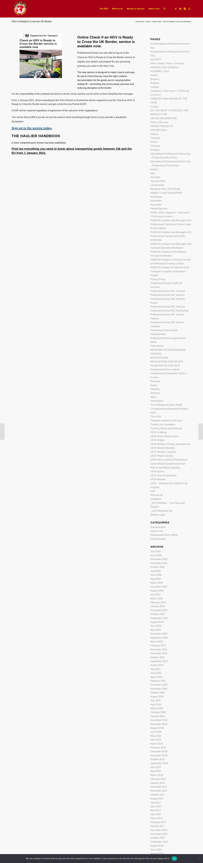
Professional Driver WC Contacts (167, 291)
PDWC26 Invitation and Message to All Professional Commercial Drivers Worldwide (170, 236)
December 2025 (158, 559)
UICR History (157, 440)
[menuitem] (103, 8)
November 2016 (158, 834)
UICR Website (158, 479)
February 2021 (158, 681)
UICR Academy (158, 432)
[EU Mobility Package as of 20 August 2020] (2, 431)
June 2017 (156, 806)
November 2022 (158, 634)
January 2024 (157, 606)
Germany (155, 146)
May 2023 (155, 630)
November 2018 (158, 755)
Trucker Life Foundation (162, 424)
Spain (153, 397)
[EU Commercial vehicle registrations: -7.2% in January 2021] (200, 431)
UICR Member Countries (163, 452)
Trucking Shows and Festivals (166, 428)
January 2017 (157, 826)
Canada (154, 87)
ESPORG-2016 (158, 130)
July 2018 (155, 767)
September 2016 (159, 842)
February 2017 (158, 822)
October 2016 (157, 838)
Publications (156, 346)
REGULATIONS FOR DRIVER (166, 361)
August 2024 (157, 590)
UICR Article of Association (164, 436)
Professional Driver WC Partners (167, 306)
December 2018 (158, 751)
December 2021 (158, 649)
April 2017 (155, 814)
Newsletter (156, 200)
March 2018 (156, 775)
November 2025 (158, 563)
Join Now (155, 177)
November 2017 (158, 790)
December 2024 (158, 586)
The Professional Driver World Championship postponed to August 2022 (169, 409)
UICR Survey (157, 471)
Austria (154, 75)
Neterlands (156, 197)
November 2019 (158, 724)
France (154, 142)
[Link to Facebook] (176, 8)
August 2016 (157, 845)
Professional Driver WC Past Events (169, 310)
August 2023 (157, 622)
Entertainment (157, 527)
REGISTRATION (159, 358)
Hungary (154, 149)
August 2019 (157, 728)
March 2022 (156, 641)
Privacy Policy (157, 279)
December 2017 (158, 787)
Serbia (153, 385)
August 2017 (157, 798)
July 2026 (155, 551)
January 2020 (157, 716)
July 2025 (155, 571)
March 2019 (156, 743)
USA (152, 491)
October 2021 (157, 657)
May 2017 (155, 810)
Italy (152, 173)
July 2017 (155, 802)
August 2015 (157, 853)
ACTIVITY (155, 59)
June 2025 (156, 575)
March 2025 (156, 583)
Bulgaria (154, 83)
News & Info (156, 531)
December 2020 (158, 684)
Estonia (154, 134)
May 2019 (155, 736)
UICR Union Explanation (163, 475)
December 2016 (158, 830)
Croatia (154, 106)
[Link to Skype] (184, 8)
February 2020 (158, 712)
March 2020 (156, 708)
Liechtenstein (157, 185)
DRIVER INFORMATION (163, 118)
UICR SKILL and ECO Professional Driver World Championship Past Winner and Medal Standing (169, 463)
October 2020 (157, 692)
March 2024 (156, 598)
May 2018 (155, 771)
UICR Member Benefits (162, 448)
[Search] (164, 8)
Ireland (154, 169)
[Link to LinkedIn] (180, 8)
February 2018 (158, 779)
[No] (199, 858)
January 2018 (157, 783)
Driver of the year (159, 122)
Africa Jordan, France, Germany (167, 63)
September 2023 (159, 618)
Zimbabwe (156, 499)
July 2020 (155, 700)
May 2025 (155, 579)
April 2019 (155, 739)
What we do (156, 495)
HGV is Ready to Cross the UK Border (32, 21)
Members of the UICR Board (165, 189)
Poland (154, 275)
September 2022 (159, 638)
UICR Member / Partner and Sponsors (170, 444)
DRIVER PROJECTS (161, 126)
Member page (157, 514)
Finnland (155, 138)
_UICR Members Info (161, 511)
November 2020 (158, 688)
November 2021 (158, 653)
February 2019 (158, 747)
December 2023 (158, 610)
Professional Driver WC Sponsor (167, 295)
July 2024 (155, 594)
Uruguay (154, 487)
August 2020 (157, 696)
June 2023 (156, 626)
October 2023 (157, 614)
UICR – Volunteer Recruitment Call (168, 483)
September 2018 (159, 763)
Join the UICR (157, 181)
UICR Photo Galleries (161, 456)
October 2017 (157, 794)
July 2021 (155, 669)
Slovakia (155, 389)
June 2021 (156, 673)
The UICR (155, 416)
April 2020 (155, 704)
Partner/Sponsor (159, 208)
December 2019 (158, 720)
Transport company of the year (166, 420)
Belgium (154, 79)
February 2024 (158, 602)
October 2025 (157, 567)
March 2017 (156, 818)
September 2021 (159, 661)
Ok (174, 858)
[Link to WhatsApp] (189, 8)
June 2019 (156, 732)
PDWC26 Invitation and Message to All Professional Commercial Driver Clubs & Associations (170, 224)
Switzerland (156, 401)
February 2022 (158, 645)
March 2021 (156, 677)
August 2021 (157, 665)
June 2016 (156, 849)
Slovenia (155, 393)
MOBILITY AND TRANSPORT (166, 193)
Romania (155, 381)
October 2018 (157, 759)
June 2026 (156, 555)
